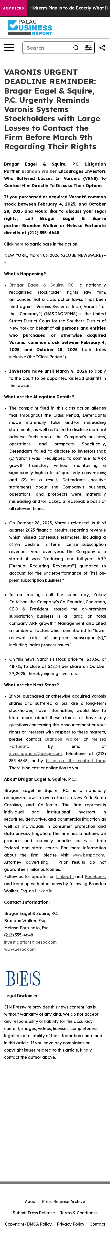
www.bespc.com (88, 855)
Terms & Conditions (78, 1212)
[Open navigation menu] (9, 48)
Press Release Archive (63, 1201)
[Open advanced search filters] (88, 48)
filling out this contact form (75, 760)
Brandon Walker (62, 739)
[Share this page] (102, 48)
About (31, 1201)
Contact (97, 1224)
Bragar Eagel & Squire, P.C (41, 285)
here (19, 244)
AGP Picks (13, 8)
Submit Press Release (34, 1212)
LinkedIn (65, 876)
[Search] (76, 48)
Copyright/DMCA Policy (28, 1224)
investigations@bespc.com (35, 753)
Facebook (95, 876)
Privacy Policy (70, 1224)
